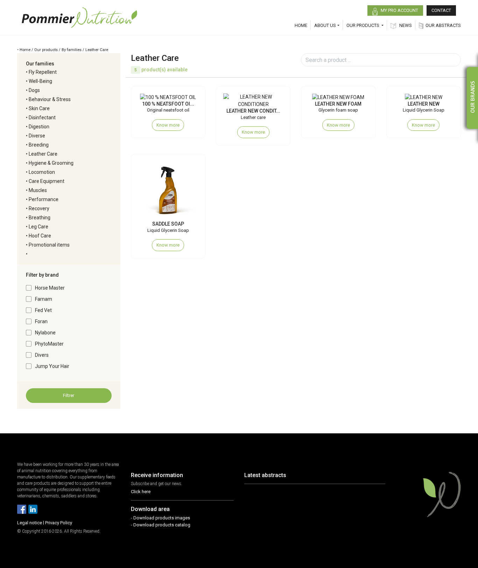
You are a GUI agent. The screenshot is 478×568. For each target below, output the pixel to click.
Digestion (39, 126)
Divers (42, 355)
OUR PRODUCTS (363, 25)
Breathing (39, 217)
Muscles (38, 190)
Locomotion (42, 172)
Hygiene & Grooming (51, 163)
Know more (168, 125)
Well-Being (40, 81)
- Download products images (160, 517)
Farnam (43, 299)
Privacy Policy (58, 522)
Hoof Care (40, 236)
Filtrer (68, 395)
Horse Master (50, 288)
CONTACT (441, 10)
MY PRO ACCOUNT (399, 10)
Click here (140, 491)
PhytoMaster (49, 344)
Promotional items (49, 245)
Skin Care (39, 108)
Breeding (39, 145)
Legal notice (29, 522)
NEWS (405, 25)
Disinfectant (42, 117)
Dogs (34, 90)
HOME (301, 25)
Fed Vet (43, 310)
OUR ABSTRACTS (443, 25)
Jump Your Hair (52, 366)
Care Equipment (46, 181)
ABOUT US (325, 25)
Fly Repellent (43, 72)
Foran (41, 321)
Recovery (39, 208)
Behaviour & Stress (50, 99)
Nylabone (45, 332)
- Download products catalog (160, 524)
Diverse (37, 136)
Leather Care (43, 154)
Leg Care (38, 226)
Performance (43, 199)
